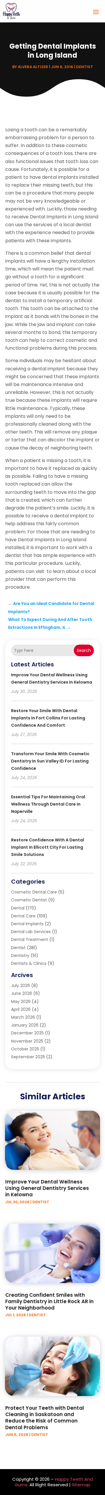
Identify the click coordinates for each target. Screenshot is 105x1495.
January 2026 (24, 1025)
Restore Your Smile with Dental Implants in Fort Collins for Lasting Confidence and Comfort (48, 718)
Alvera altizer (33, 67)
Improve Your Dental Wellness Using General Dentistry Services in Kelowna (47, 1188)
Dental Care (23, 916)
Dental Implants (27, 924)
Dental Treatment (29, 939)
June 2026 (21, 993)
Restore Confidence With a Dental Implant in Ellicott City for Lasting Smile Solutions (47, 847)
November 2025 (27, 1041)
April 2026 (21, 1009)
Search (84, 650)
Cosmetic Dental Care (34, 892)
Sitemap (81, 1485)
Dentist (84, 67)
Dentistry (20, 955)
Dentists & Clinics (28, 963)
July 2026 (20, 985)
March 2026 (23, 1017)
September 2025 (28, 1057)
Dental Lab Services (31, 932)
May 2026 (21, 1001)
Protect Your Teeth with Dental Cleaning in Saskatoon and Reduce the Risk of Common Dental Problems (44, 1417)
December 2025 (27, 1033)
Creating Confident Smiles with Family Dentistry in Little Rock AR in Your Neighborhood (49, 1301)
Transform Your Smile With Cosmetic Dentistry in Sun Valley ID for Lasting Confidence (50, 761)
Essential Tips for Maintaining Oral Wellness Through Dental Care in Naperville (48, 804)
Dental (17, 908)
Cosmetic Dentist (29, 900)
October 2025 (25, 1049)
